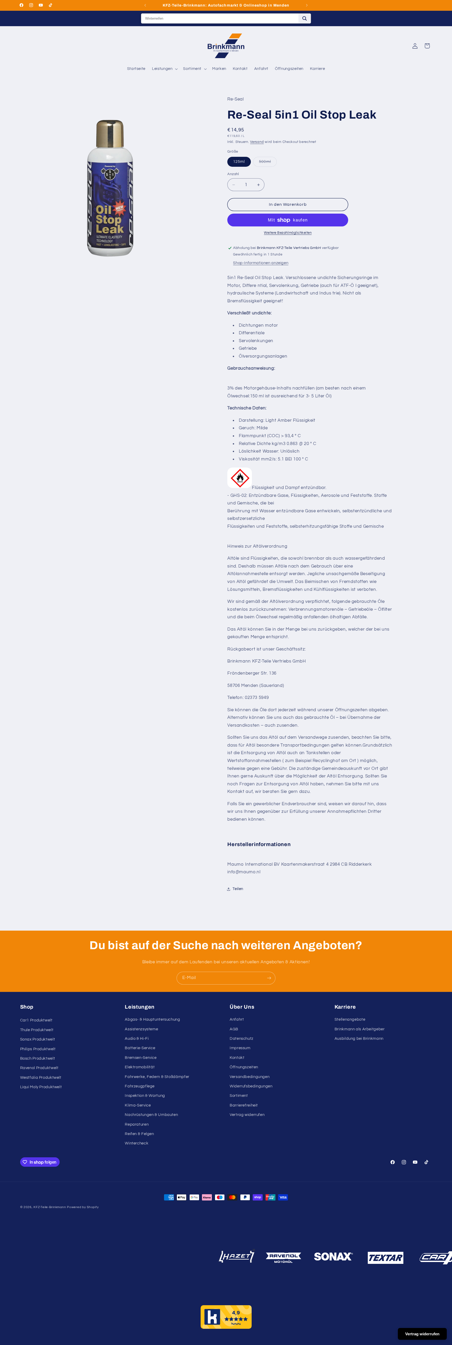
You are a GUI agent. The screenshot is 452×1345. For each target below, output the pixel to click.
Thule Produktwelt (37, 1030)
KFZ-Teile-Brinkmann (49, 1207)
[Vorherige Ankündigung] (145, 5)
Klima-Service (138, 1105)
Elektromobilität (140, 1067)
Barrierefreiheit (244, 1105)
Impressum (240, 1048)
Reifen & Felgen (139, 1134)
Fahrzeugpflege (140, 1086)
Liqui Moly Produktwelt (41, 1087)
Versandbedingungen (249, 1077)
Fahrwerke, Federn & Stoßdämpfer (157, 1077)
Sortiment (239, 1096)
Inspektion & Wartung (145, 1096)
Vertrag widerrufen (247, 1115)
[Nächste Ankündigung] (307, 5)
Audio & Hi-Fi (137, 1039)
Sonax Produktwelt (37, 1039)
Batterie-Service (140, 1048)
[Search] (304, 18)
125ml (239, 162)
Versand (257, 142)
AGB (234, 1029)
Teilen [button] (238, 889)
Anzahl (233, 174)
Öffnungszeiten (244, 1067)
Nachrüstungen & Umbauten (151, 1115)
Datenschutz (241, 1039)
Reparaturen (137, 1124)
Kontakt (237, 1058)
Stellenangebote (350, 1019)
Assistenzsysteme (141, 1029)
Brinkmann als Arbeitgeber (360, 1029)
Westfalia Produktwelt (40, 1078)
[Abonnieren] (269, 978)
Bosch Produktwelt (37, 1058)
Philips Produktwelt (38, 1049)
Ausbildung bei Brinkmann (359, 1039)
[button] (164, 69)
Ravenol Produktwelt (39, 1068)
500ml (267, 163)
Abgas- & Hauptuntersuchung (152, 1019)
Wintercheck (136, 1143)
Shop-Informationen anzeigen (260, 263)
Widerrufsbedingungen (251, 1086)
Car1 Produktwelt (36, 1020)
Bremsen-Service (140, 1058)
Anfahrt (237, 1019)
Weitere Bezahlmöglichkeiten (288, 233)
